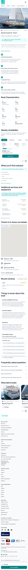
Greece (2, 470)
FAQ (2, 441)
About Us (3, 423)
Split (2, 486)
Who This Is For (4, 436)
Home (3, 5)
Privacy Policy (17, 547)
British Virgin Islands (5, 478)
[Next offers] (26, 161)
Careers (2, 431)
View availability (14, 567)
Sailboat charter (4, 502)
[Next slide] (26, 411)
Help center (3, 455)
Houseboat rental (4, 506)
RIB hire (2, 510)
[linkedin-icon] (11, 530)
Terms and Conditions (8, 357)
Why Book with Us (5, 425)
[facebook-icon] (2, 530)
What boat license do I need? (17, 305)
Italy (2, 474)
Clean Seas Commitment (6, 427)
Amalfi (2, 490)
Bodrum (2, 492)
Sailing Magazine (4, 429)
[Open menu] (25, 2)
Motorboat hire (4, 512)
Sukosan (13, 5)
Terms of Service (4, 447)
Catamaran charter (5, 508)
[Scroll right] (26, 6)
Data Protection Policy (5, 445)
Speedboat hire (4, 504)
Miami (2, 494)
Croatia (8, 5)
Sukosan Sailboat (20, 5)
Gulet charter (4, 514)
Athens (2, 496)
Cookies (2, 443)
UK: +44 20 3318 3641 (6, 459)
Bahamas (3, 480)
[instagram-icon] (8, 530)
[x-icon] (5, 530)
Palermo (2, 488)
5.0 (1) (26, 30)
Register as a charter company (7, 433)
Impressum (3, 449)
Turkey (2, 476)
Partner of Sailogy (5, 521)
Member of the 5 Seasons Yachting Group (10, 519)
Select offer (10, 156)
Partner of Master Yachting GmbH (8, 524)
